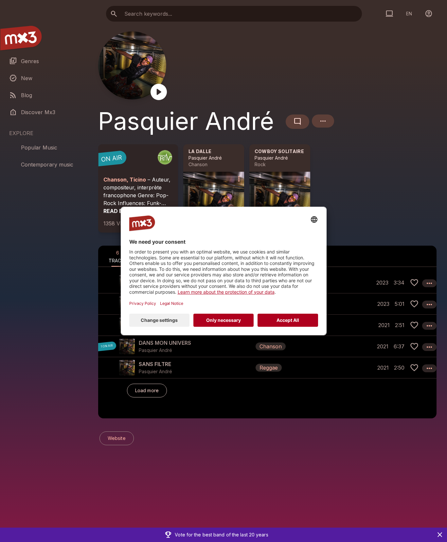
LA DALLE (200, 151)
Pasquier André (205, 158)
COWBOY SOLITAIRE (279, 151)
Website (117, 438)
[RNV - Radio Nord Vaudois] (165, 157)
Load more (147, 390)
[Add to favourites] (414, 282)
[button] (267, 346)
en (409, 13)
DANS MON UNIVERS (165, 343)
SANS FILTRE (155, 364)
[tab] (117, 256)
